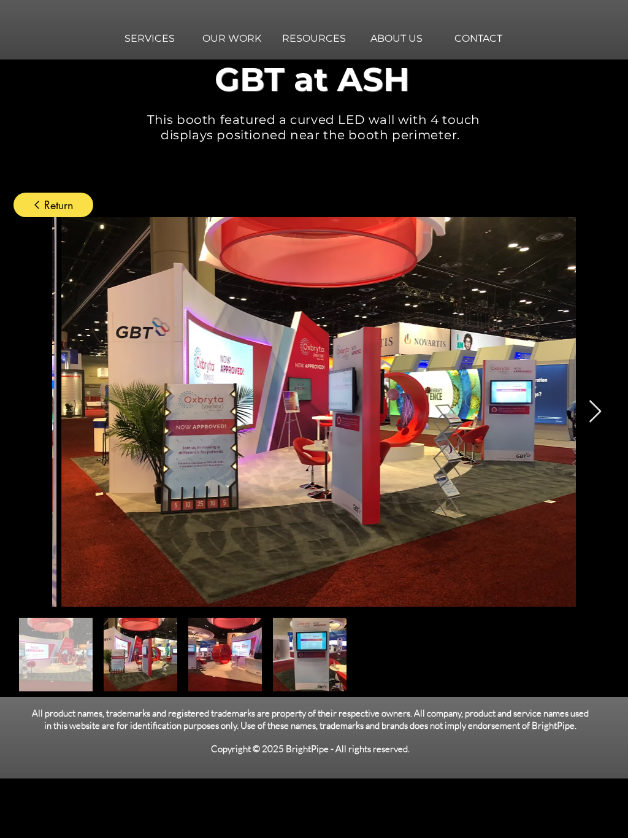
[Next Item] (595, 412)
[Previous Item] (33, 412)
